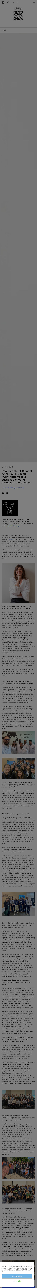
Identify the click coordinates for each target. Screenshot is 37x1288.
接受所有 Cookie (17, 1276)
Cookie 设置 (17, 1281)
